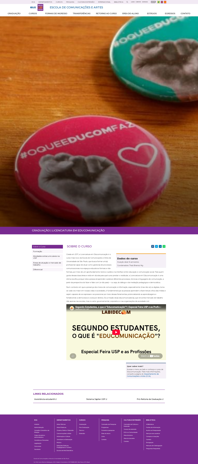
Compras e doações (152, 436)
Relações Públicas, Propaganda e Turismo (64, 446)
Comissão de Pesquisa (108, 424)
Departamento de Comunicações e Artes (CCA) (143, 375)
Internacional (103, 2)
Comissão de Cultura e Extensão (131, 425)
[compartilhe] (152, 246)
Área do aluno (105, 433)
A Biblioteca (150, 424)
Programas (105, 427)
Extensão (82, 433)
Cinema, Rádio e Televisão (65, 430)
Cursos (58, 2)
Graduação (82, 424)
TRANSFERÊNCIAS (81, 13)
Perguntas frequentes (153, 448)
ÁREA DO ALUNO (129, 14)
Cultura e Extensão (85, 2)
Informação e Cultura (63, 436)
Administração (39, 427)
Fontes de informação (153, 427)
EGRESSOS (170, 13)
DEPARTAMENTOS (44, 2)
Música (59, 442)
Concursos (37, 446)
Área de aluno (128, 435)
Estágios (150, 14)
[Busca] (127, 2)
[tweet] (156, 246)
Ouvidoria (37, 449)
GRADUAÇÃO (13, 14)
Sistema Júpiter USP (95, 399)
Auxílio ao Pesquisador (153, 430)
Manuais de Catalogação (154, 445)
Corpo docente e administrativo (39, 436)
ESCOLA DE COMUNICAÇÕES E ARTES (76, 7)
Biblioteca (118, 2)
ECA (32, 2)
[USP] (153, 2)
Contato (103, 439)
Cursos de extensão (130, 429)
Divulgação (149, 442)
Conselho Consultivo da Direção (41, 431)
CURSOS (31, 14)
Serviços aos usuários (153, 433)
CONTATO (185, 13)
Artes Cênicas (61, 424)
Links (103, 436)
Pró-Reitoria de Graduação (149, 399)
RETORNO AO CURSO (106, 13)
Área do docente (129, 438)
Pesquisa (69, 2)
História (36, 424)
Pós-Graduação (84, 427)
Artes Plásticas (61, 427)
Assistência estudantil (44, 399)
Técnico (81, 430)
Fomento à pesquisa (107, 430)
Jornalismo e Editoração (64, 439)
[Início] (36, 7)
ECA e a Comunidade (130, 432)
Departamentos (63, 420)
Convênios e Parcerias (41, 440)
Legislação (37, 443)
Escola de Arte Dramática (65, 450)
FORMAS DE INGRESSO (56, 13)
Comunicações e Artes (64, 433)
